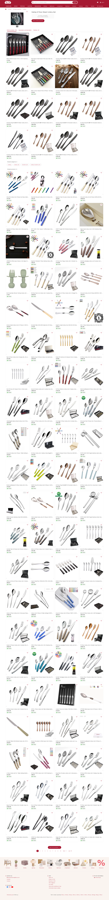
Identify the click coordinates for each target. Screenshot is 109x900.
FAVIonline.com (10, 894)
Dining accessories (17, 9)
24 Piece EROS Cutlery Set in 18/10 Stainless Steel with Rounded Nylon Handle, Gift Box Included (53, 773)
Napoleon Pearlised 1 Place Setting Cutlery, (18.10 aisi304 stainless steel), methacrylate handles (52, 261)
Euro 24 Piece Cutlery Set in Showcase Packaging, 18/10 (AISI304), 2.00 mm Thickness (50, 805)
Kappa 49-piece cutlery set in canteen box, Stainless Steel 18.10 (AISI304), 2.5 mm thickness (76, 837)
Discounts (101, 867)
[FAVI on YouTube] (12, 887)
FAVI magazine (52, 882)
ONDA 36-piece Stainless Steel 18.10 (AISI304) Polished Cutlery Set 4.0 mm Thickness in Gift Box (28, 517)
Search (74, 2)
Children (84, 867)
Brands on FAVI (52, 880)
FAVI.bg (93, 894)
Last (69, 850)
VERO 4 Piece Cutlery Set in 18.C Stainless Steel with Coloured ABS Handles (48, 645)
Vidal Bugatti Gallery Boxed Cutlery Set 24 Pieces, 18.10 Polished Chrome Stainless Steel (26, 421)
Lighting (33, 867)
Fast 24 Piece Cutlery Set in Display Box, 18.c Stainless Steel (20, 357)
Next (64, 850)
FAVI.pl (70, 894)
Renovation (41, 867)
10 (60, 850)
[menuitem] (9, 6)
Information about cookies (54, 888)
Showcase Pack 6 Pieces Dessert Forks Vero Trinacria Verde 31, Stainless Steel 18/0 (50, 677)
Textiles (24, 867)
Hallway (92, 867)
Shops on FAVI (52, 879)
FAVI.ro (74, 894)
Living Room (67, 867)
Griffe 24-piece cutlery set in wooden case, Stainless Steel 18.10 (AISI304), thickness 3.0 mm (27, 677)
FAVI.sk (67, 894)
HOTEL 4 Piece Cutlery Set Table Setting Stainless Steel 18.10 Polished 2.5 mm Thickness (51, 709)
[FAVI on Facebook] (7, 887)
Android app (98, 877)
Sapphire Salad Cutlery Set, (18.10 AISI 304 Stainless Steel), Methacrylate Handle (74, 325)
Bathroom (59, 867)
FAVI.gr (97, 894)
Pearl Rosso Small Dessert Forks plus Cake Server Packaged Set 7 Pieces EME (48, 58)
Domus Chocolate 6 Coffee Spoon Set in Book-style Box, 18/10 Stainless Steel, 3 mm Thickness (52, 741)
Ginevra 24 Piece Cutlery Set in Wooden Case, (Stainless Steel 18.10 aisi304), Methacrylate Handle (53, 549)
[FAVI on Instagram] (9, 887)
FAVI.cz (63, 894)
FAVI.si (100, 894)
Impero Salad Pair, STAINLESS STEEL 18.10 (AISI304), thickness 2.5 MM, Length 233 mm (50, 581)
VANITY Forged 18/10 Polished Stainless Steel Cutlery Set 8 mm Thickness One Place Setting (76, 229)
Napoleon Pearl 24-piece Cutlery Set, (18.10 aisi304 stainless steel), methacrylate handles (76, 197)
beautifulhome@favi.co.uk (13, 877)
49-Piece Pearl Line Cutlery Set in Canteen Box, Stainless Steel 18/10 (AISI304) (48, 293)
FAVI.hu (78, 894)
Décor (16, 867)
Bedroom (76, 867)
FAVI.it (85, 894)
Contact (8, 879)
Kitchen (9, 9)
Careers (8, 880)
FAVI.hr (82, 894)
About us (51, 877)
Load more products (53, 847)
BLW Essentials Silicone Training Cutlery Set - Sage (18, 293)
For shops (51, 884)
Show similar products (38, 20)
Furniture (8, 867)
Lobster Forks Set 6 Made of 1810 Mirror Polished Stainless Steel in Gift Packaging (74, 709)
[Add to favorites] (27, 12)
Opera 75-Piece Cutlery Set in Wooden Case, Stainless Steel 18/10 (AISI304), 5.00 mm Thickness (28, 805)
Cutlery (24, 9)
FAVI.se (89, 894)
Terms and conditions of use (55, 886)
